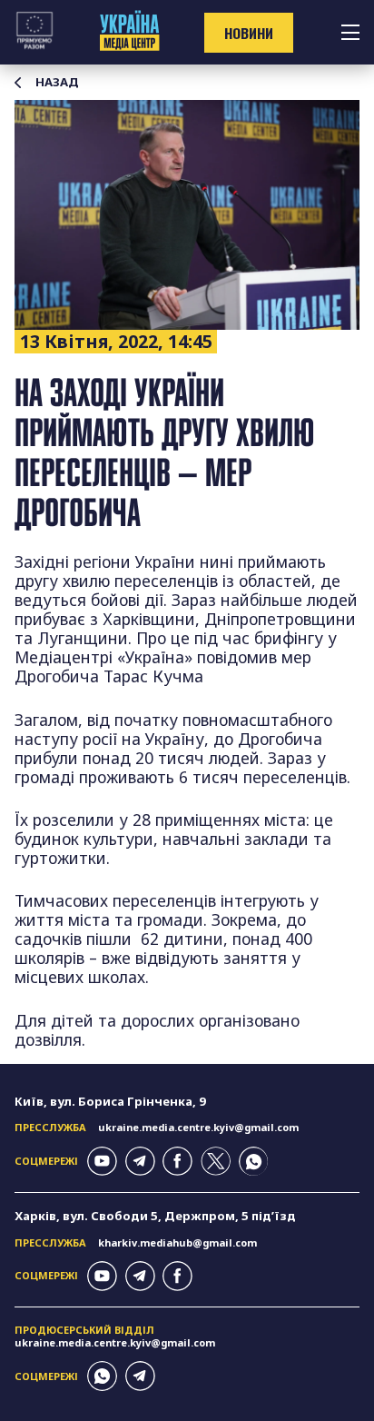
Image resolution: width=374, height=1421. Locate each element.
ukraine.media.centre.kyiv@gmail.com (198, 1127)
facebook (177, 1162)
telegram (140, 1162)
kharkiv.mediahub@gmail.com (177, 1242)
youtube (102, 1162)
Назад (57, 82)
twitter (216, 1162)
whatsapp (254, 1162)
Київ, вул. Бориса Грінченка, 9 (110, 1101)
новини (248, 33)
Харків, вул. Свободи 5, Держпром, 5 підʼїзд (155, 1215)
